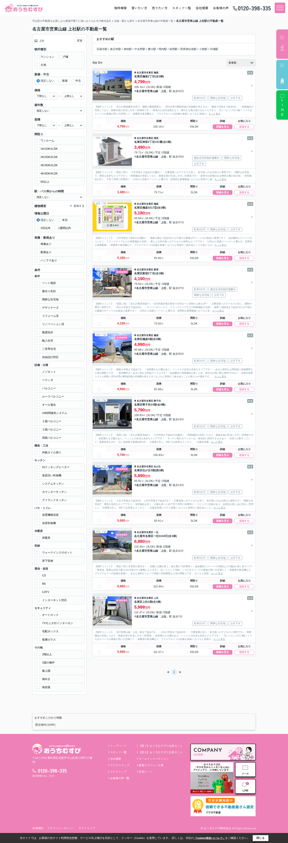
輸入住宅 (47, 340)
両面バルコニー (51, 437)
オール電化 (49, 404)
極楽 (156, 72)
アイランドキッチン (54, 500)
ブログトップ (118, 772)
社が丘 (157, 466)
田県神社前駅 (188, 49)
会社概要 (202, 7)
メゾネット (49, 371)
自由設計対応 (50, 357)
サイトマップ (87, 828)
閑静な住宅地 (50, 299)
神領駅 (128, 49)
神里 (156, 138)
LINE (282, 108)
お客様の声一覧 (119, 778)
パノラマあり (49, 260)
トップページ (118, 746)
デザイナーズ (50, 307)
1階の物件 (48, 662)
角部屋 (46, 687)
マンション (47, 56)
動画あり (46, 252)
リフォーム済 (50, 315)
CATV (45, 591)
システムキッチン (53, 483)
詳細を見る (222, 126)
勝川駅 (152, 49)
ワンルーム (47, 140)
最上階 (46, 670)
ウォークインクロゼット (57, 552)
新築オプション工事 (151, 765)
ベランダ (47, 380)
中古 (78, 80)
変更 (79, 40)
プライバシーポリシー (61, 828)
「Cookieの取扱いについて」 (209, 838)
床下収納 (47, 560)
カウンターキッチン (54, 491)
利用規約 (37, 828)
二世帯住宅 (49, 348)
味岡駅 (173, 49)
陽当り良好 (49, 291)
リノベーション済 (53, 324)
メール (282, 46)
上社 (163, 91)
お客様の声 (221, 7)
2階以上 (47, 654)
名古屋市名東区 (145, 72)
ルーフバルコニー (53, 396)
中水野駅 (139, 49)
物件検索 (120, 7)
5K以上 (45, 181)
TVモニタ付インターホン (57, 623)
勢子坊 (157, 400)
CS (44, 575)
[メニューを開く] (280, 8)
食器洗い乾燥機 (51, 475)
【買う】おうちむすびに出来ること (161, 746)
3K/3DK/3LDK (49, 165)
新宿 (156, 269)
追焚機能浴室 (50, 514)
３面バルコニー (51, 429)
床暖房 (46, 537)
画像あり (46, 243)
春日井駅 (115, 49)
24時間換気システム (54, 413)
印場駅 (214, 49)
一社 (156, 532)
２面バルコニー (51, 421)
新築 (65, 80)
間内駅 (163, 49)
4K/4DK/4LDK (49, 173)
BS (44, 583)
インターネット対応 (54, 600)
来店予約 (282, 77)
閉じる (260, 837)
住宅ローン (145, 772)
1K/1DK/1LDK (49, 148)
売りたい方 (160, 7)
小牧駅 (203, 49)
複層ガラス (49, 639)
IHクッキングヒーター (56, 467)
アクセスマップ (119, 765)
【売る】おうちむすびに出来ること (161, 752)
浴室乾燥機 (49, 523)
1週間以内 (64, 228)
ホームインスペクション (154, 759)
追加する (244, 126)
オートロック (50, 614)
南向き (46, 679)
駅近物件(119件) (45, 724)
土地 (43, 64)
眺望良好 (47, 332)
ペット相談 (49, 282)
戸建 (65, 56)
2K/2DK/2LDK (49, 157)
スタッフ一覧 (181, 7)
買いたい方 (139, 7)
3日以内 (45, 228)
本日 (65, 219)
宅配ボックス (50, 631)
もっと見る (214, 113)
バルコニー (49, 388)
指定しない (47, 80)
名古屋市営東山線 (147, 91)
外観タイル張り (51, 452)
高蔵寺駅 (102, 49)
